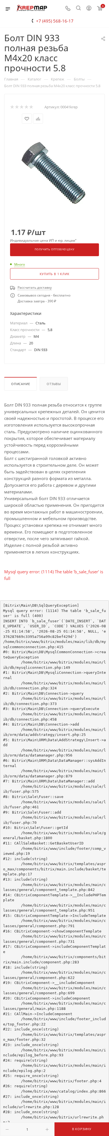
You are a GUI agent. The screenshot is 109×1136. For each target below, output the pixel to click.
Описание (20, 384)
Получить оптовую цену (55, 249)
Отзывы (54, 384)
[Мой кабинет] (88, 8)
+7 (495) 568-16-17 (55, 21)
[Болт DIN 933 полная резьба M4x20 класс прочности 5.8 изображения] (54, 172)
